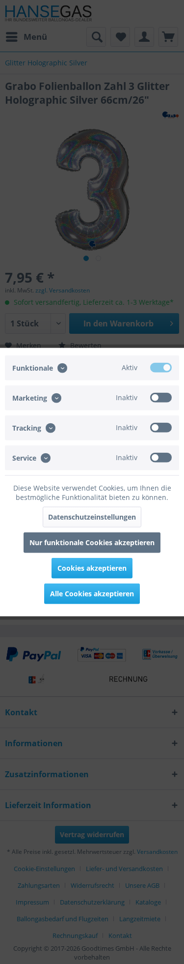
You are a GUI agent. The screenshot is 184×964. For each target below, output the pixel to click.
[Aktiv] (161, 367)
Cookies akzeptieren (92, 568)
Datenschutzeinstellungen (92, 517)
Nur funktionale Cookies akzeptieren (92, 542)
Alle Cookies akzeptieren (92, 593)
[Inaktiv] (161, 397)
